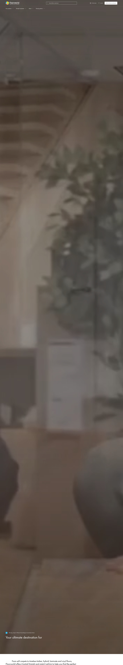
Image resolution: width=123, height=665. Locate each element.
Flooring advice (39, 8)
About (30, 8)
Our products (8, 8)
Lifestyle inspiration (20, 8)
